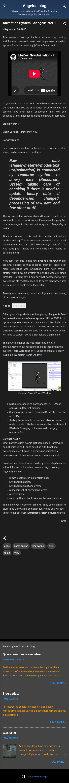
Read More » (58, 683)
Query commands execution (22, 654)
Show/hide (19, 305)
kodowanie (38, 546)
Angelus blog (34, 5)
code (7, 546)
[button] (64, 23)
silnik (51, 546)
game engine (21, 546)
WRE (16, 552)
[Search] (64, 7)
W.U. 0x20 (9, 733)
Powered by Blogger (36, 776)
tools (7, 552)
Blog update (11, 693)
